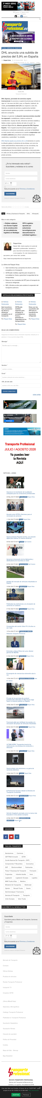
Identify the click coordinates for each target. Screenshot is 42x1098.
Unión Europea (9, 899)
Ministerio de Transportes (13, 885)
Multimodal (28, 885)
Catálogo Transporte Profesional (13, 1012)
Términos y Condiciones (27, 189)
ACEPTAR (16, 1095)
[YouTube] (11, 836)
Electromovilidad (17, 867)
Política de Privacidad (9, 1039)
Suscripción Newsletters (10, 1023)
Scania (28, 888)
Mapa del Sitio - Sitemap (10, 1050)
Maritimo (23, 881)
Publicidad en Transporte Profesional (14, 1018)
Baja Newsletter (8, 1056)
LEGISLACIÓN (23, 497)
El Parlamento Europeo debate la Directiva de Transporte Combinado (21, 791)
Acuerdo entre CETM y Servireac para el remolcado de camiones (19, 515)
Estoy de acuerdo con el (19, 189)
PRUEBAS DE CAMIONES (26, 631)
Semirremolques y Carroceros (14, 892)
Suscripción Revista (9, 1028)
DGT (6, 867)
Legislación (8, 878)
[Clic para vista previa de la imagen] (21, 76)
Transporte (35, 213)
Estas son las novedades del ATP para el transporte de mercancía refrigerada (34, 311)
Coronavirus (30, 864)
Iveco (31, 874)
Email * (4, 373)
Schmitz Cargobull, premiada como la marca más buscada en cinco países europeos (22, 814)
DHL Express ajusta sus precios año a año (14, 141)
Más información (34, 1090)
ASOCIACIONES (23, 564)
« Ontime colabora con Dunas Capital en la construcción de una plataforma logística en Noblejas (11, 228)
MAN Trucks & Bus (11, 881)
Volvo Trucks (22, 899)
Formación (33, 871)
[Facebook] (5, 836)
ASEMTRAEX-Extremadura (27, 678)
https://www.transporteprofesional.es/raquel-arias (17, 258)
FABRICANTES (23, 586)
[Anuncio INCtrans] (21, 32)
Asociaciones (9, 853)
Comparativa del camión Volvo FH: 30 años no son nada (21, 627)
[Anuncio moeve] (22, 431)
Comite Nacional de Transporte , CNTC (17, 860)
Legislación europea (22, 878)
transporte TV (7, 987)
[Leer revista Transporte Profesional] (22, 453)
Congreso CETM (8, 993)
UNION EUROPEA (24, 795)
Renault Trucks (18, 888)
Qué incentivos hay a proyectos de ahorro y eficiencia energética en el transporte (6, 311)
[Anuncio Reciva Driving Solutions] (22, 404)
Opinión (7, 888)
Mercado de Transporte (10, 960)
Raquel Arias (7, 60)
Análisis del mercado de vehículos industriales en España (22, 582)
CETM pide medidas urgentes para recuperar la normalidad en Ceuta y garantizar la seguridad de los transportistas (22, 275)
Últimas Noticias (8, 971)
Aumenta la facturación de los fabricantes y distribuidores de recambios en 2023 (20, 560)
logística (34, 878)
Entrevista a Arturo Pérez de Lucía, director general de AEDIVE (20, 651)
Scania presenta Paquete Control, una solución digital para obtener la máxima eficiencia (21, 537)
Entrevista (23, 656)
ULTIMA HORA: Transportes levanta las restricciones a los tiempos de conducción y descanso (20, 745)
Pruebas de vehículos (9, 976)
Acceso (17, 14)
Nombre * (5, 365)
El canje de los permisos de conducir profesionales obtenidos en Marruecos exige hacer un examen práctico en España (20, 699)
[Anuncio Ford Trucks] (21, 6)
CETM (21, 519)
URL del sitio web (7, 382)
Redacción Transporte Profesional (16, 633)
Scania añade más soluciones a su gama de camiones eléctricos (20, 769)
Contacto (23, 14)
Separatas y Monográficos (11, 1007)
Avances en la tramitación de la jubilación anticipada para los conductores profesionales (21, 492)
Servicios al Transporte (12, 895)
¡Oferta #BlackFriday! (9, 1001)
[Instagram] (17, 836)
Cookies (5, 1045)
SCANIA (21, 541)
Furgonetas (8, 874)
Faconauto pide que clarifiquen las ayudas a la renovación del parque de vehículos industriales (21, 722)
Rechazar (26, 1095)
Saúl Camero (27, 542)
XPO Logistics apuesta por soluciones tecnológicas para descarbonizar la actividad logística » (29, 229)
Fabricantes (29, 867)
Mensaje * (5, 341)
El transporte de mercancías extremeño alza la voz (21, 674)
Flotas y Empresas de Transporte (11, 48)
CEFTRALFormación (11, 857)
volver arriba (37, 394)
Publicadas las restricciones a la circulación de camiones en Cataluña (21, 604)
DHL (29, 213)
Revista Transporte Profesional (12, 982)
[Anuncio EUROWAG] (22, 418)
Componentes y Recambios (13, 864)
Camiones (20, 853)
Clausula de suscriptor (10, 1034)
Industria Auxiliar (21, 874)
